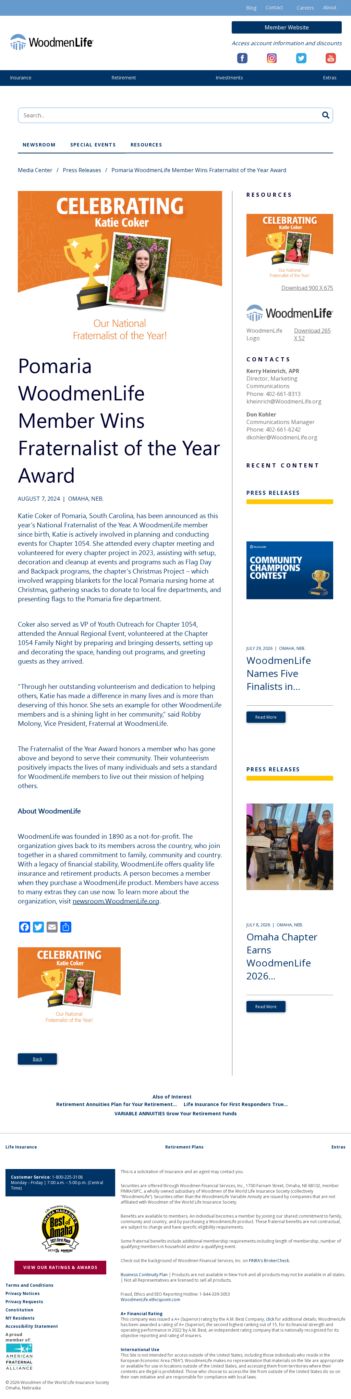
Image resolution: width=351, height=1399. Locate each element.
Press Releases (82, 170)
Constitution (19, 1310)
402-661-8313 (283, 394)
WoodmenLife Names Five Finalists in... (278, 673)
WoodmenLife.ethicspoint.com (150, 1299)
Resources (146, 144)
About (330, 7)
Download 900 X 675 (307, 288)
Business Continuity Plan (144, 1275)
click (270, 1319)
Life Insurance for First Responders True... (236, 1104)
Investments (229, 77)
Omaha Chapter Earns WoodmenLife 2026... (281, 956)
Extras (330, 77)
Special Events (93, 144)
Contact (274, 7)
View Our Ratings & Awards (60, 1267)
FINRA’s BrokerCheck (269, 1260)
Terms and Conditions (29, 1285)
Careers (305, 7)
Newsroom (39, 144)
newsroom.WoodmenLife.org (116, 900)
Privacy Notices (22, 1293)
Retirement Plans (184, 1147)
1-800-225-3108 (67, 1177)
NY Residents (20, 1318)
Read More (266, 717)
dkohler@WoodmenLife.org (281, 437)
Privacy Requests (24, 1302)
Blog (251, 7)
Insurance (21, 77)
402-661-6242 (283, 429)
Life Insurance (21, 1147)
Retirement (123, 77)
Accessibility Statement (31, 1326)
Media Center (35, 170)
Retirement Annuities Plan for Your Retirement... (116, 1104)
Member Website (287, 27)
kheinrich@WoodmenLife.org (284, 401)
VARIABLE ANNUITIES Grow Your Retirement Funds (175, 1113)
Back (37, 1059)
